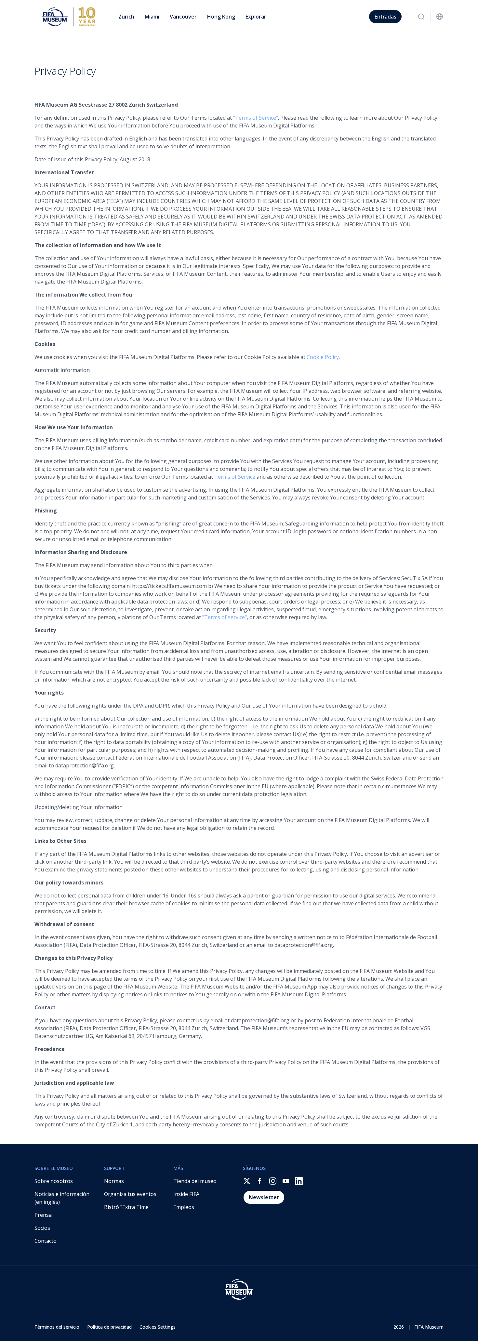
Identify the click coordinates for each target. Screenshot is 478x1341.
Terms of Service (234, 476)
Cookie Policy (323, 357)
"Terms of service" (224, 617)
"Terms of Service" (255, 117)
